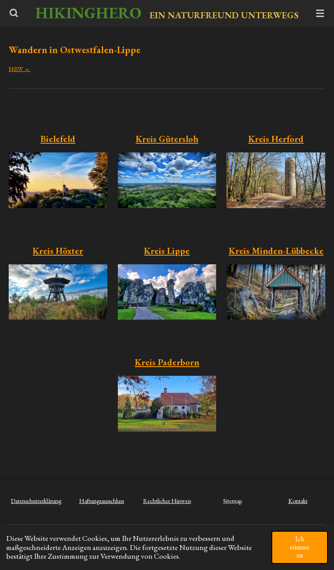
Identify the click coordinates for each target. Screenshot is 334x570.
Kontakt (297, 501)
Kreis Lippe (167, 250)
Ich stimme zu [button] (300, 547)
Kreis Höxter (58, 250)
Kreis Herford (276, 139)
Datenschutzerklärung (36, 501)
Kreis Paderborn (167, 362)
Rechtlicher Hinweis (167, 501)
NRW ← (19, 68)
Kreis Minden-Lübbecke (276, 250)
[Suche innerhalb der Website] (13, 13)
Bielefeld (57, 139)
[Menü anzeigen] (320, 13)
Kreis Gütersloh (167, 139)
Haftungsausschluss (101, 501)
